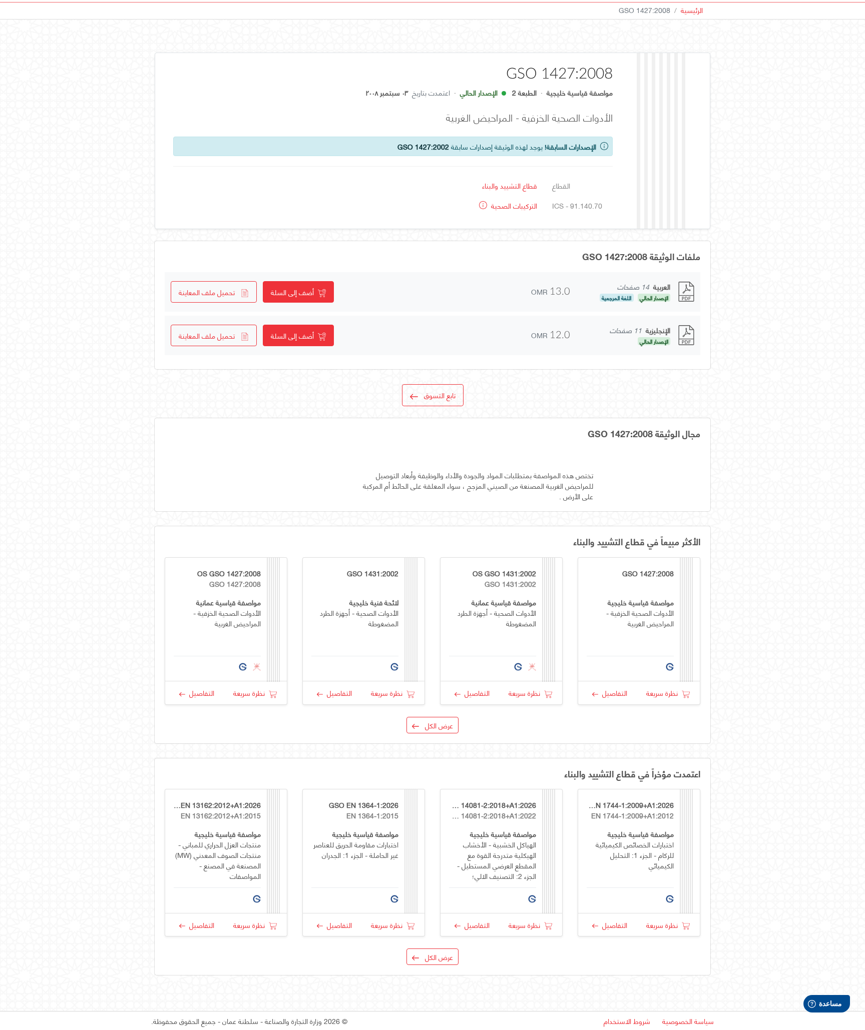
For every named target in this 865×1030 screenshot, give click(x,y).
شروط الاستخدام (627, 1020)
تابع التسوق (437, 395)
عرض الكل (436, 725)
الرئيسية (692, 10)
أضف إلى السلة (294, 292)
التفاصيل (612, 692)
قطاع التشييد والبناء (509, 185)
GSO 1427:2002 (423, 146)
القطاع (561, 185)
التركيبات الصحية (513, 205)
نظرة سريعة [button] (664, 692)
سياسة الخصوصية (688, 1020)
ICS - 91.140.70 (577, 205)
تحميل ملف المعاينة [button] (210, 292)
